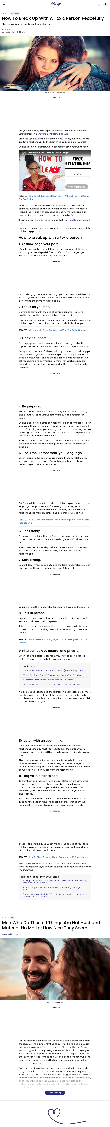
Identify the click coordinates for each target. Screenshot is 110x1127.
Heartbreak (15, 13)
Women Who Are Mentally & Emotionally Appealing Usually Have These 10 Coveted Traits (55, 895)
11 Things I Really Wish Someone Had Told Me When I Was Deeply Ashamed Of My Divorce (55, 881)
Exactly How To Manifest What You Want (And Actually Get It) (54, 670)
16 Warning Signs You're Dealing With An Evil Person (48, 680)
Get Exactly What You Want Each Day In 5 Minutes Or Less (51, 684)
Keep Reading (55, 1093)
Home (4, 13)
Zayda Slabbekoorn (10, 934)
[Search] (99, 4)
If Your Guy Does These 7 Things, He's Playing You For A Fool (53, 675)
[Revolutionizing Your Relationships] (55, 4)
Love (12, 917)
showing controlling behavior (53, 133)
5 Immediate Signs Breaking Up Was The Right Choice (57, 330)
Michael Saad (7, 29)
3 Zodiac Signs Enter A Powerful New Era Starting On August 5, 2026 (54, 888)
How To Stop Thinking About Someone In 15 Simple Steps (58, 857)
